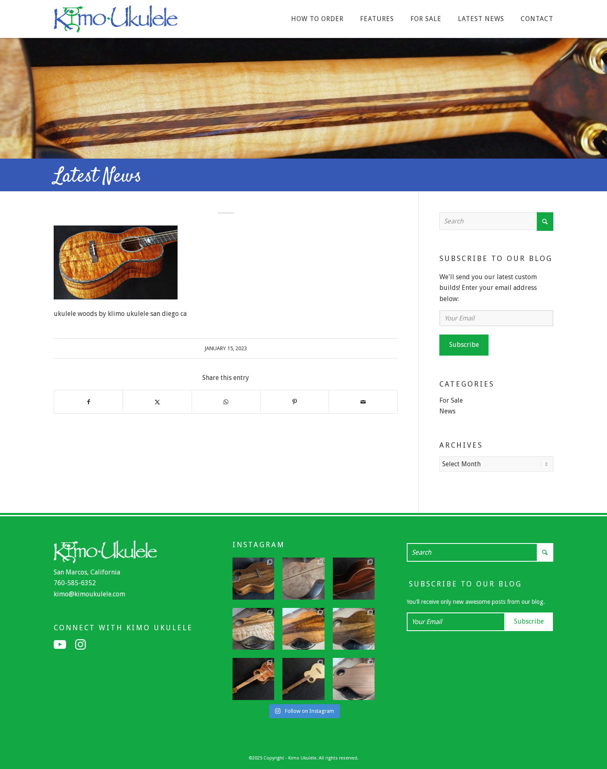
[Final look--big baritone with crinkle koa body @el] (303, 679)
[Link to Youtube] (60, 644)
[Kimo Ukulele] (116, 21)
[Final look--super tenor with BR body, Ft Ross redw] (354, 579)
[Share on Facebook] (88, 401)
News (447, 411)
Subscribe (464, 345)
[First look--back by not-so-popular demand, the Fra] (253, 629)
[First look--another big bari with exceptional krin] (303, 629)
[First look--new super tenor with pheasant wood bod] (354, 629)
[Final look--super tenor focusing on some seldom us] (253, 579)
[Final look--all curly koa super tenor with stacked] (253, 679)
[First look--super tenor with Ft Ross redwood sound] (354, 679)
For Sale (451, 400)
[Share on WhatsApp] (226, 401)
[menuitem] (317, 19)
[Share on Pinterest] (295, 401)
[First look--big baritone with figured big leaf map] (303, 579)
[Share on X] (157, 401)
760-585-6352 (75, 583)
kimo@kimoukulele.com (89, 594)
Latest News (98, 177)
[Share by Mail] (363, 401)
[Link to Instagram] (80, 644)
